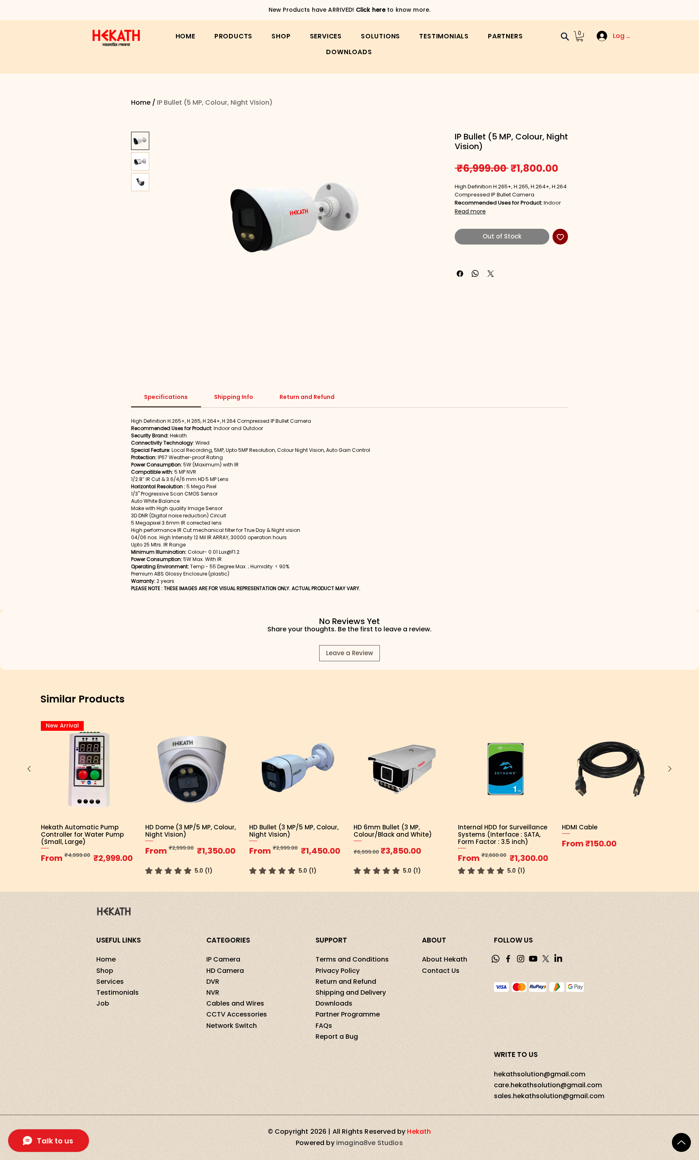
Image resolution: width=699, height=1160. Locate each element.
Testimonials (117, 992)
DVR (212, 981)
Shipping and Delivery (351, 992)
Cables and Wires (235, 1003)
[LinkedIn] (558, 959)
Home (140, 102)
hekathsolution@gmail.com (539, 1074)
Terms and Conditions (352, 959)
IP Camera (223, 959)
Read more (470, 211)
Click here (398, 10)
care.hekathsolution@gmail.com (548, 1085)
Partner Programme (348, 1014)
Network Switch (231, 1025)
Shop (104, 970)
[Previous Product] (29, 769)
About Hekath (444, 959)
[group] (349, 798)
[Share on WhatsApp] (475, 273)
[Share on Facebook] (460, 273)
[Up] (681, 1142)
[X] (546, 959)
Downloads (334, 1003)
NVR (212, 992)
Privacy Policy (338, 970)
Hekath (419, 1131)
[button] (233, 36)
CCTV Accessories (236, 1014)
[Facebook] (508, 959)
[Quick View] (193, 769)
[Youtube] (533, 959)
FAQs (324, 1025)
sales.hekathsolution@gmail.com (549, 1096)
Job (102, 1003)
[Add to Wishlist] (560, 237)
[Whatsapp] (495, 959)
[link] (166, 397)
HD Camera (225, 970)
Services (110, 981)
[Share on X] (491, 273)
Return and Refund (346, 981)
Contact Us (441, 970)
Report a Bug (337, 1036)
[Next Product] (670, 769)
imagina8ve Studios (369, 1142)
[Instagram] (520, 959)
